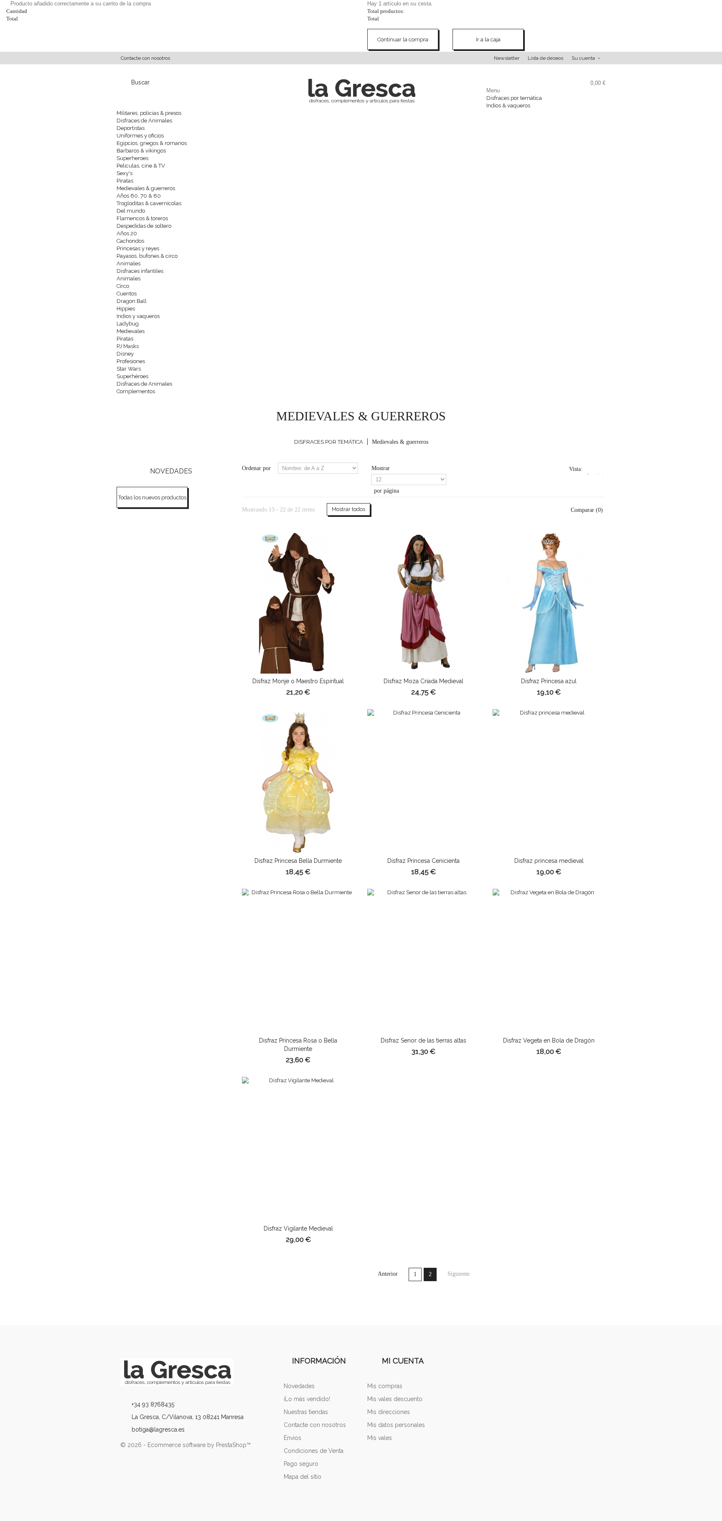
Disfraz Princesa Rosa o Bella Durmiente (298, 1044)
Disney (125, 354)
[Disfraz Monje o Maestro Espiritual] (298, 601)
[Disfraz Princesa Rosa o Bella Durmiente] (298, 961)
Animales (128, 263)
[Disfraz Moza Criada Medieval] (423, 601)
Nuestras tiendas (306, 1412)
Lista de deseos (545, 58)
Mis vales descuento (394, 1399)
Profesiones (131, 361)
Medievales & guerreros (146, 188)
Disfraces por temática (514, 98)
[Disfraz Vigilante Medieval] (298, 1149)
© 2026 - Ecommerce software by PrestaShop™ (185, 1445)
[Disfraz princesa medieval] (549, 781)
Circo (123, 286)
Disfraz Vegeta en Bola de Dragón (549, 1040)
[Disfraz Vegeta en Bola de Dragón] (549, 961)
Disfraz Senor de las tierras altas (423, 1040)
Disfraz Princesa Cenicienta (423, 860)
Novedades (171, 471)
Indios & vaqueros (508, 105)
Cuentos (127, 293)
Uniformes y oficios (140, 135)
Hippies (126, 308)
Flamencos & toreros (142, 218)
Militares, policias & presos (149, 113)
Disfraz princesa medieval (549, 860)
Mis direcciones (388, 1412)
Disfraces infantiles (140, 271)
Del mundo (131, 211)
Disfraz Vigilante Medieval (298, 1228)
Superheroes (132, 158)
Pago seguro (301, 1463)
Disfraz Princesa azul (549, 681)
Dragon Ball (132, 301)
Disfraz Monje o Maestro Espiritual (298, 681)
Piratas (125, 181)
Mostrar (380, 468)
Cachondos (130, 241)
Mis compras (384, 1386)
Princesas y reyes (138, 248)
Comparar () (586, 510)
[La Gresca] (195, 1372)
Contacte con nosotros (145, 58)
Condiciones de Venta (313, 1450)
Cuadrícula (590, 473)
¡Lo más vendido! (307, 1399)
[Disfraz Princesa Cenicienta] (423, 781)
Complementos (136, 391)
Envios (292, 1438)
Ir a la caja (488, 39)
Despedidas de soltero (144, 226)
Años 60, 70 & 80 (139, 196)
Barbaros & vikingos (141, 151)
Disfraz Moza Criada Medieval (423, 681)
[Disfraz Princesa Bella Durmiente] (298, 781)
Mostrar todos (348, 509)
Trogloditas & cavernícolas (149, 203)
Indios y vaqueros (138, 316)
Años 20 (127, 233)
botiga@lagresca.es (158, 1429)
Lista (600, 473)
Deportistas (131, 128)
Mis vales (379, 1438)
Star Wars (129, 369)
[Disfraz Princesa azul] (549, 601)
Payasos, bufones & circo (147, 256)
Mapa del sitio (302, 1476)
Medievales (131, 331)
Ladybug (128, 323)
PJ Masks (128, 346)
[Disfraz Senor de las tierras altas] (423, 961)
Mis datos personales (396, 1425)
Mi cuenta (403, 1360)
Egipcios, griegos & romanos (152, 143)
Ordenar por (256, 468)
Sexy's (124, 173)
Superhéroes (132, 376)
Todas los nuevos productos (152, 497)
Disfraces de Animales (144, 120)
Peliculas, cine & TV (141, 166)
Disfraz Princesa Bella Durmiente (298, 860)
